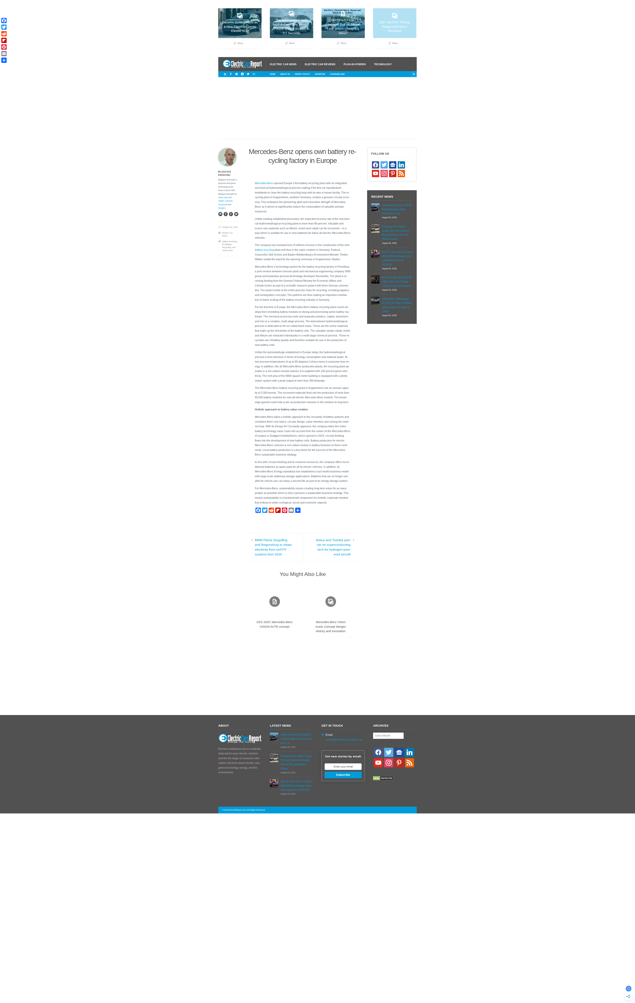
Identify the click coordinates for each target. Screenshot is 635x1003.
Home (272, 74)
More (240, 43)
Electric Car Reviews (320, 64)
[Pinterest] (4, 47)
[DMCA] (383, 779)
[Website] (220, 214)
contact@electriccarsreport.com (344, 739)
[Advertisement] (317, 111)
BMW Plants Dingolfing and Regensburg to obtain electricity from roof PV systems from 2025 (273, 547)
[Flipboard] (4, 40)
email (220, 197)
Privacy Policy (302, 74)
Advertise (320, 74)
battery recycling (264, 249)
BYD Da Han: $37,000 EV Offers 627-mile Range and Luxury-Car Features (397, 281)
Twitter (221, 201)
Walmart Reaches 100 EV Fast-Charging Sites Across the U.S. (397, 209)
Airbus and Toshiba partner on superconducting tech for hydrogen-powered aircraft (333, 547)
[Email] (4, 53)
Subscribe (343, 774)
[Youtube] (254, 74)
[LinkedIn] (242, 74)
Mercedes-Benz (264, 183)
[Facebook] (231, 74)
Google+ (222, 208)
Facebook (222, 204)
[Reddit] (4, 33)
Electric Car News (283, 64)
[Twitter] (248, 74)
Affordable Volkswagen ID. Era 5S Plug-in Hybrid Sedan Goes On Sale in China (397, 305)
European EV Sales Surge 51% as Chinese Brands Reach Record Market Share (395, 232)
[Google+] (231, 214)
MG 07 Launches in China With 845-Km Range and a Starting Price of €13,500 (397, 258)
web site (228, 197)
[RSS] (225, 74)
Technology (383, 64)
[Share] (4, 60)
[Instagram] (236, 74)
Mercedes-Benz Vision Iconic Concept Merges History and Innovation (331, 626)
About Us (285, 74)
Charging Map (337, 74)
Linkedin (229, 201)
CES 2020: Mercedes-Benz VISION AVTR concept (274, 624)
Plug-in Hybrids (355, 64)
